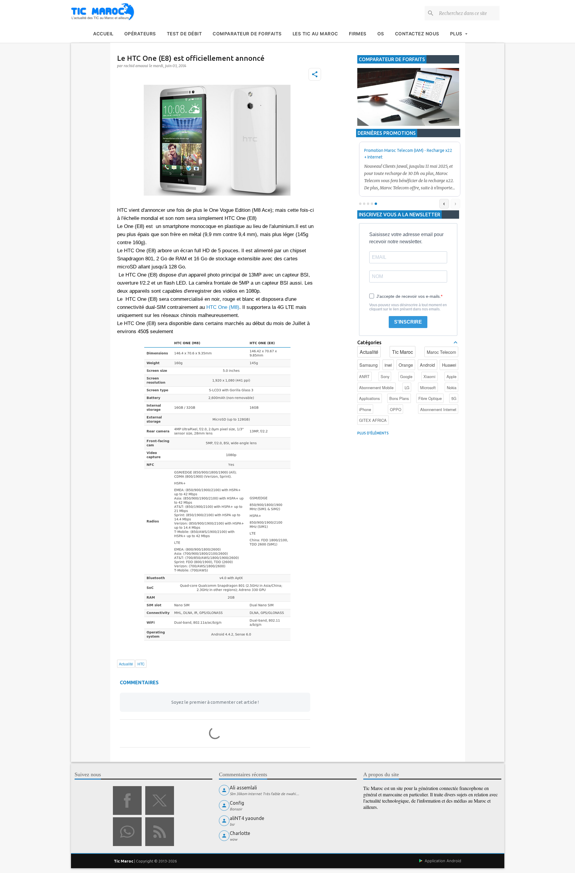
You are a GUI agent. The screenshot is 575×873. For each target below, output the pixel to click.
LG (407, 387)
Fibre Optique (430, 398)
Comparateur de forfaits (247, 34)
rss (159, 831)
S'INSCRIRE (408, 321)
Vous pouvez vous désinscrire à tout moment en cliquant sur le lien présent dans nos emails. (408, 307)
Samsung (368, 365)
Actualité (369, 351)
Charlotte (240, 833)
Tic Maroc (402, 351)
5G (453, 398)
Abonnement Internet (438, 409)
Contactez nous (417, 34)
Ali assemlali (243, 787)
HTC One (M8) (222, 307)
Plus (456, 34)
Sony (385, 376)
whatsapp (127, 831)
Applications (369, 398)
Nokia (451, 387)
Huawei (449, 365)
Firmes (358, 34)
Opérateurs (140, 34)
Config (237, 803)
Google (406, 376)
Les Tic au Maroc (315, 34)
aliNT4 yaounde (247, 818)
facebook (127, 800)
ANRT (364, 376)
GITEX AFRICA (373, 420)
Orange (406, 365)
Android (427, 365)
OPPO (395, 409)
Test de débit (184, 34)
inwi (388, 365)
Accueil (103, 34)
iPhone (365, 409)
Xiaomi (429, 376)
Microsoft (428, 387)
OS (380, 34)
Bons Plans (399, 398)
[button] (314, 74)
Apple (451, 376)
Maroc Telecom (441, 352)
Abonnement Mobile (376, 387)
